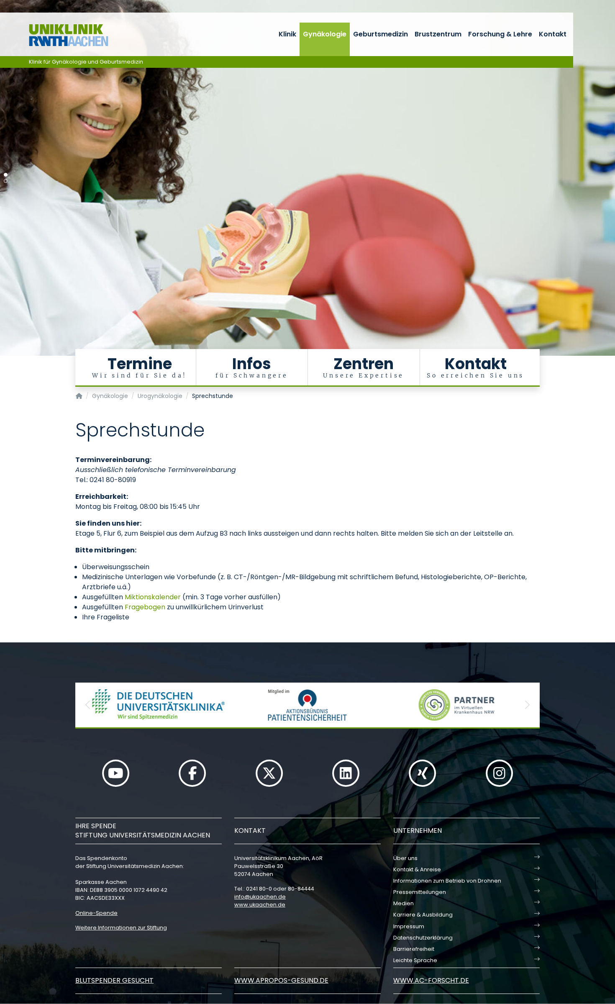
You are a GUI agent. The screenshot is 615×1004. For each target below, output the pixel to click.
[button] (87, 705)
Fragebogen (145, 607)
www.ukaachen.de (259, 904)
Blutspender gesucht (114, 980)
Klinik (287, 34)
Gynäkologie (324, 34)
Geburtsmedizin (380, 34)
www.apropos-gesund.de (281, 980)
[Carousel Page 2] (6, 181)
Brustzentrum (438, 34)
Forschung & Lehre (500, 34)
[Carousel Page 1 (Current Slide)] (6, 175)
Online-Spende (96, 913)
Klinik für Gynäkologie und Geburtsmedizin (86, 62)
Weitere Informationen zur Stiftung (121, 927)
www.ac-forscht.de (431, 980)
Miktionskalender (153, 597)
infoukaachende (260, 896)
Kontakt (552, 34)
